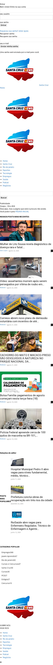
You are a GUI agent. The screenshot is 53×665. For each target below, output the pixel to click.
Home (5, 161)
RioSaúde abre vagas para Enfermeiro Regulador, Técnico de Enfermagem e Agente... (31, 525)
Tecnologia (7, 173)
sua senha (4, 22)
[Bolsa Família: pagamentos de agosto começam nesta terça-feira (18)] (26, 382)
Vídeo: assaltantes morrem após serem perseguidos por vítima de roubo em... (23, 283)
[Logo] (19, 123)
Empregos (7, 176)
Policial (5, 182)
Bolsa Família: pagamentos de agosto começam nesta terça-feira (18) (22, 397)
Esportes (6, 170)
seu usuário (5, 14)
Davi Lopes (3, 250)
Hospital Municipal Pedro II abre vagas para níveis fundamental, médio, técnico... (30, 472)
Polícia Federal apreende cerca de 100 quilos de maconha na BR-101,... (23, 434)
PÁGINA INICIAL (22, 211)
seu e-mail (4, 43)
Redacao (3, 287)
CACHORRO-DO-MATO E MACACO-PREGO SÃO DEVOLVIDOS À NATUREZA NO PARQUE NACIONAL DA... (25, 358)
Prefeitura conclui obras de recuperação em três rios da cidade (31, 498)
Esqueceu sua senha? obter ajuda (14, 31)
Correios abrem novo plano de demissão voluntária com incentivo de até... (23, 320)
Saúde (5, 179)
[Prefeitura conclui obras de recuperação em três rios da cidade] (32, 490)
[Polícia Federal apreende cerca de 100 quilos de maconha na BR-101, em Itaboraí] (26, 419)
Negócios (7, 185)
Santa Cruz (7, 164)
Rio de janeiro (8, 167)
